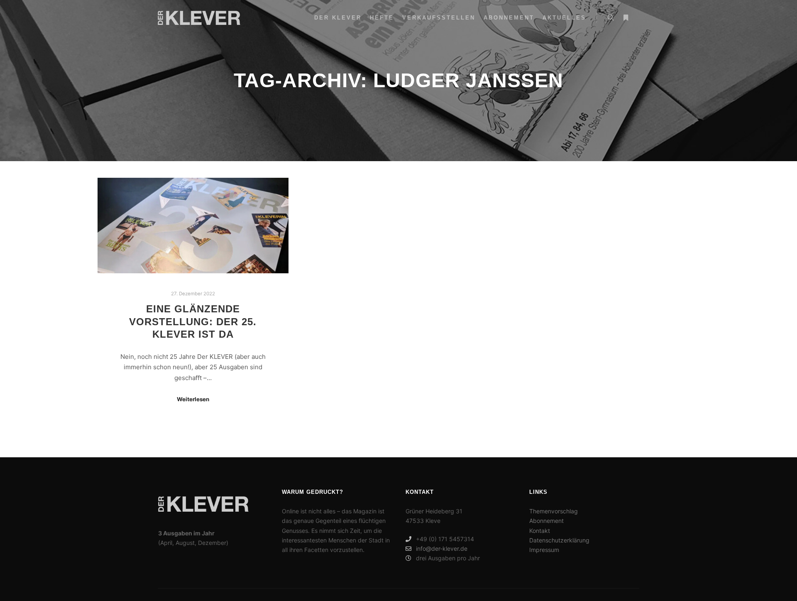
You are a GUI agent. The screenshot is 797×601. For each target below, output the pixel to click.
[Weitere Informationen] (625, 17)
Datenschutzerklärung (559, 540)
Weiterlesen (193, 399)
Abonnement (546, 520)
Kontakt (539, 530)
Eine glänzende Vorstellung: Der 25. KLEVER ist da (193, 322)
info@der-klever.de (441, 548)
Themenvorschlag (553, 511)
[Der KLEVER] (199, 17)
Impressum (544, 549)
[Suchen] (610, 17)
